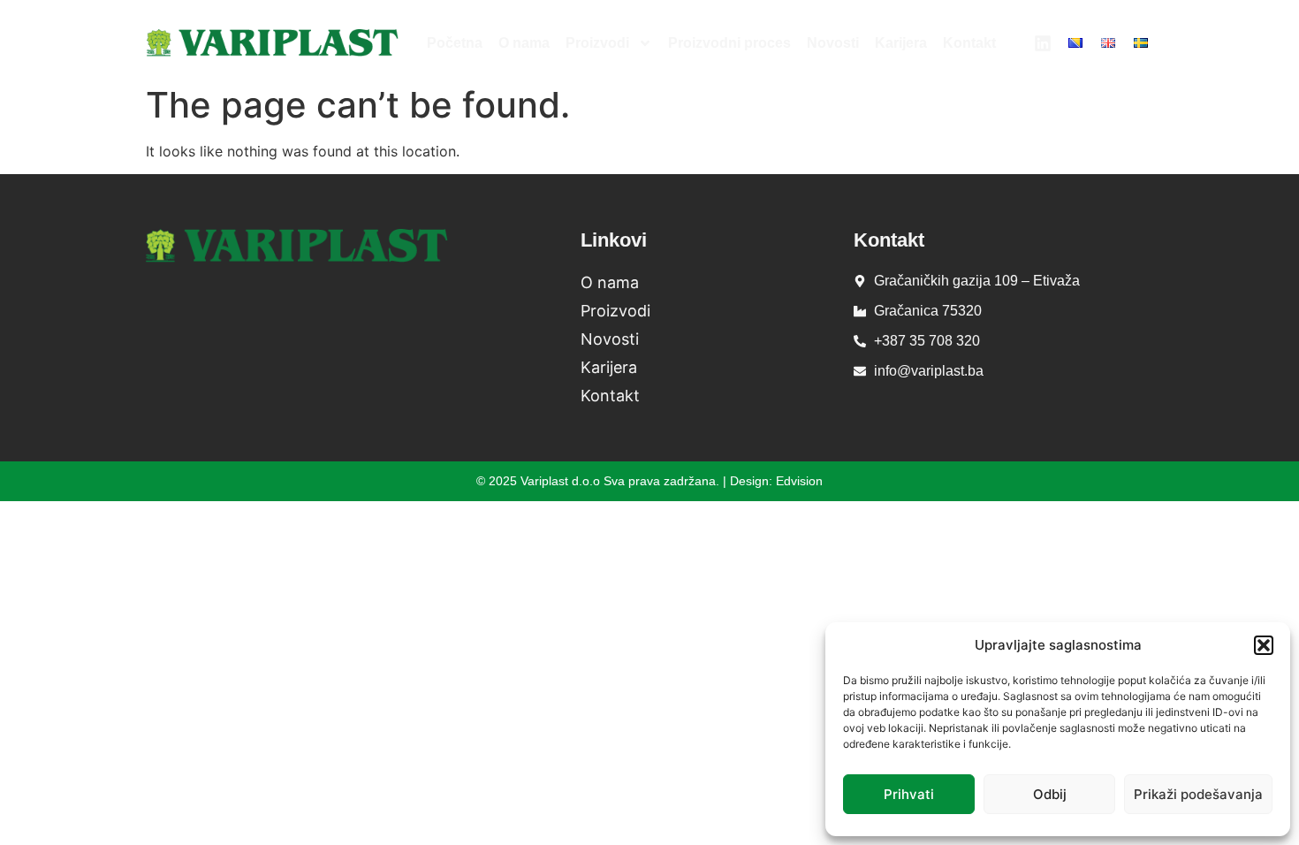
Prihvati (909, 794)
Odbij (1050, 794)
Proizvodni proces (729, 42)
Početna (454, 42)
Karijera (901, 42)
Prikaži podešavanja (1198, 794)
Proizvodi (597, 42)
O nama (524, 42)
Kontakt (969, 42)
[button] (1263, 645)
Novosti (833, 42)
